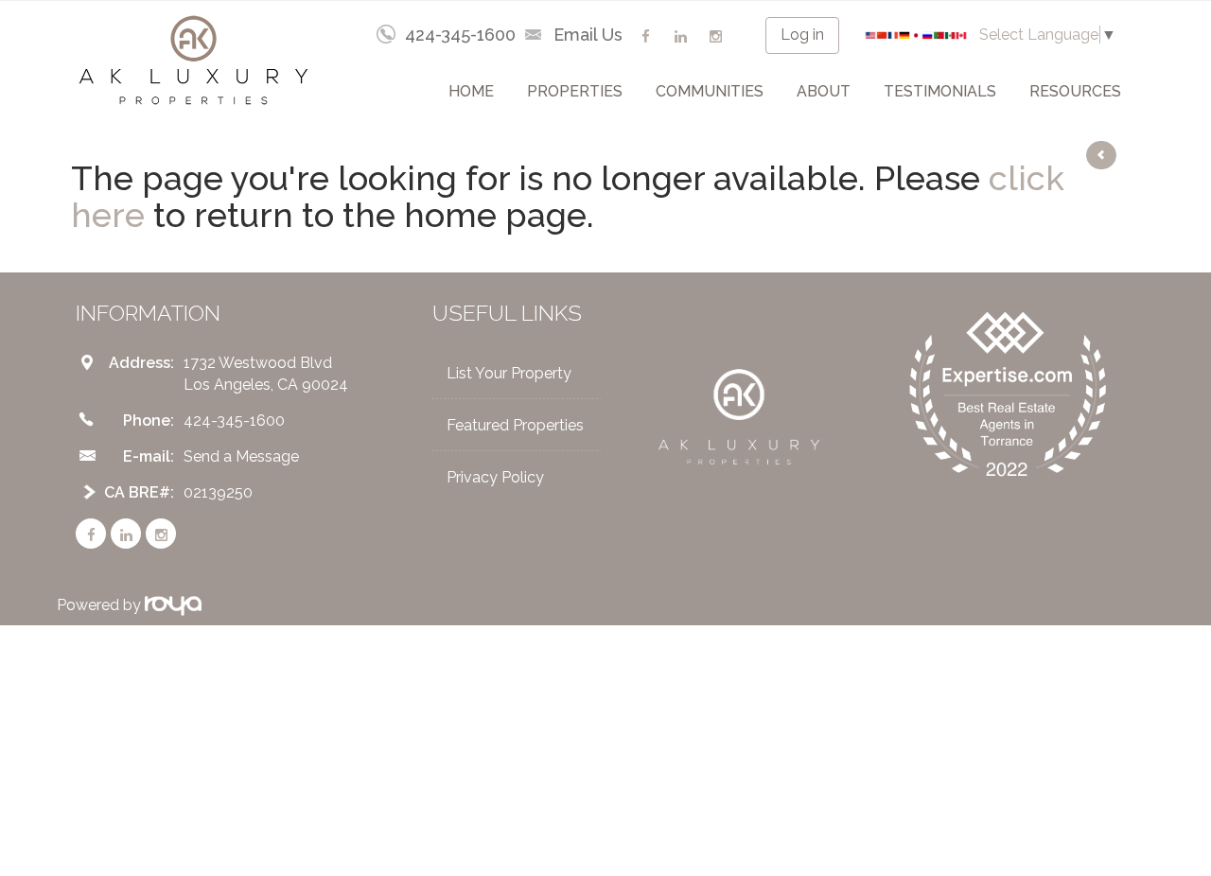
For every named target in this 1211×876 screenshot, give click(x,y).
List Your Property (509, 373)
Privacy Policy (495, 477)
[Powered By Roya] (173, 605)
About (824, 91)
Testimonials (940, 91)
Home (471, 91)
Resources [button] (1075, 91)
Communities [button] (709, 91)
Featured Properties (515, 425)
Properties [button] (575, 91)
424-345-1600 (460, 34)
